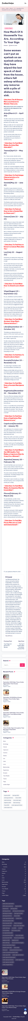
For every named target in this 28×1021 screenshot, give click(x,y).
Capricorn (5, 750)
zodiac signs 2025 (6, 954)
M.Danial (8, 577)
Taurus (5, 778)
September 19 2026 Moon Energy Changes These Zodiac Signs (12, 698)
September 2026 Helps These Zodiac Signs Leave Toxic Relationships (13, 713)
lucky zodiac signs (17, 800)
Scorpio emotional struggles (17, 942)
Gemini (5, 755)
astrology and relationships (18, 911)
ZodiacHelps (8, 3)
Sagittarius (6, 770)
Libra (4, 761)
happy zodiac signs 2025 (19, 925)
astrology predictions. (8, 797)
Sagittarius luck (15, 940)
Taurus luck (5, 950)
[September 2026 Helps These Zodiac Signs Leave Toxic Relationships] (6, 708)
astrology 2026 (16, 795)
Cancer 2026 (18, 797)
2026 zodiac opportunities (8, 903)
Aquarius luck (5, 908)
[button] (8, 635)
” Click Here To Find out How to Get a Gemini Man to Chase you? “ (13, 211)
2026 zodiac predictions (8, 906)
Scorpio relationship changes (9, 945)
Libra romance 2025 (16, 930)
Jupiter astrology (7, 800)
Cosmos (5, 752)
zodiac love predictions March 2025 (10, 952)
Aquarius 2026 (7, 795)
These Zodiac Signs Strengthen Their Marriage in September (13, 728)
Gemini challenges (18, 923)
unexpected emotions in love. (16, 950)
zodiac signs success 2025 (8, 962)
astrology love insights (7, 913)
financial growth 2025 (7, 923)
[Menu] (25, 3)
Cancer (5, 747)
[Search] (22, 665)
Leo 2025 (14, 928)
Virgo (4, 781)
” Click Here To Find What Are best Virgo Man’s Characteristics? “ (13, 321)
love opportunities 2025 (8, 932)
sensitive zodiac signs (7, 947)
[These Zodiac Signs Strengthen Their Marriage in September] (6, 723)
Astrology (5, 744)
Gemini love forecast (7, 925)
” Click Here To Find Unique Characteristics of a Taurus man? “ (13, 177)
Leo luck (20, 928)
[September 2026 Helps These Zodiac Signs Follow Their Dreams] (6, 677)
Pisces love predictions (19, 937)
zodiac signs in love (8, 807)
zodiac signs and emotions (18, 954)
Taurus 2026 (6, 805)
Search (6, 661)
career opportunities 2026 (8, 918)
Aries (4, 741)
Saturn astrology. (16, 802)
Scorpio (5, 773)
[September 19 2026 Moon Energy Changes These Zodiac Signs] (6, 692)
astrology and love (6, 911)
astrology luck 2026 (18, 913)
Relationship (6, 767)
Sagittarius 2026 (7, 802)
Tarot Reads (6, 775)
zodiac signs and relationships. (9, 957)
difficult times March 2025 (8, 920)
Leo (4, 758)
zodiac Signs (8, 28)
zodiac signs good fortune (17, 805)
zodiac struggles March (7, 964)
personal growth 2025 (7, 937)
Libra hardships (6, 930)
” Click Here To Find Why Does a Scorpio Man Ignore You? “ (14, 385)
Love (4, 764)
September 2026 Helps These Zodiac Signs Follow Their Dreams (13, 682)
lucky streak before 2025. (8, 935)
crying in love (18, 918)
